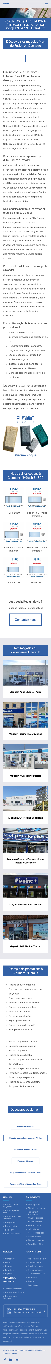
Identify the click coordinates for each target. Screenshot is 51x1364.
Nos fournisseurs (35, 1266)
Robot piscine (34, 1204)
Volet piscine (33, 1229)
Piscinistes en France (14, 1292)
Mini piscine (10, 1222)
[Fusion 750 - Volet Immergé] (37, 498)
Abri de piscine (34, 1225)
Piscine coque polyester (10, 1205)
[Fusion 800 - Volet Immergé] (14, 533)
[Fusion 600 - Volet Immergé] (37, 533)
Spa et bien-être (35, 1244)
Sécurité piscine (35, 1221)
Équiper (8, 1274)
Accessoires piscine (37, 1233)
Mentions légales (26, 1350)
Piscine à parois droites (11, 1211)
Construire (10, 1259)
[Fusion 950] (14, 498)
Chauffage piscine (36, 1218)
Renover (9, 1266)
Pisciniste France (40, 1350)
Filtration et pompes (37, 1208)
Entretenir (9, 1270)
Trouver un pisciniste (14, 1288)
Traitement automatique (32, 1213)
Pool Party (9, 1230)
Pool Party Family (12, 1233)
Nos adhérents (34, 1262)
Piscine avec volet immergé (12, 1217)
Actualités (32, 1277)
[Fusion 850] (37, 567)
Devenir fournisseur (36, 1274)
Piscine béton (11, 1226)
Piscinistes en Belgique (10, 1297)
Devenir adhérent (35, 1270)
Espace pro (33, 1285)
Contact (32, 1281)
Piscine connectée (36, 1240)
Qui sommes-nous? (37, 1259)
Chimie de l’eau (34, 1236)
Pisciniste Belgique (10, 1353)
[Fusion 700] (14, 567)
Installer (8, 1262)
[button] (46, 4)
